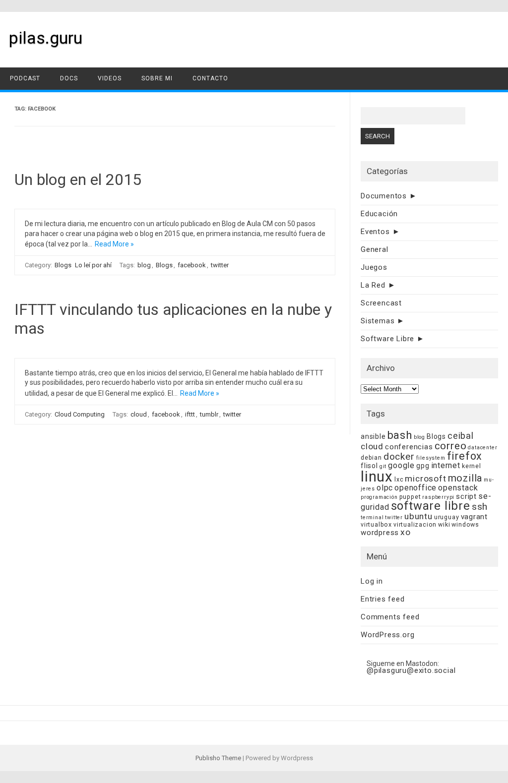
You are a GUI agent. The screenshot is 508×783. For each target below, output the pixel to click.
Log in (372, 581)
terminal (372, 517)
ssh (480, 506)
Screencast (381, 303)
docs (69, 78)
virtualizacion (415, 524)
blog (144, 265)
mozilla (465, 478)
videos (110, 78)
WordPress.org (387, 634)
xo (405, 532)
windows (465, 524)
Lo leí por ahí (93, 265)
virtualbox (376, 524)
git (383, 466)
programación (379, 497)
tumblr (209, 414)
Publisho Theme (218, 758)
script (466, 496)
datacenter (482, 447)
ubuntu (418, 516)
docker (399, 456)
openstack (458, 487)
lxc (398, 479)
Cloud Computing (80, 414)
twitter (220, 265)
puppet (410, 496)
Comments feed (390, 616)
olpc (385, 487)
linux (377, 476)
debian (371, 457)
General (374, 249)
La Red (373, 285)
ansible (373, 436)
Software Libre (387, 338)
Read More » (114, 244)
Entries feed (383, 599)
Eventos (375, 231)
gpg (422, 466)
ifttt (190, 414)
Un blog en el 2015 (77, 179)
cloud (138, 414)
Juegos (374, 267)
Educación (379, 213)
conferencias (409, 446)
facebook (192, 265)
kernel (471, 466)
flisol (369, 466)
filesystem (430, 458)
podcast (25, 78)
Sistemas (377, 320)
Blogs (63, 265)
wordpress (380, 532)
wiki (444, 524)
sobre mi (157, 78)
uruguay (446, 517)
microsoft (425, 478)
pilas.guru (45, 38)
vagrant (474, 516)
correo (451, 446)
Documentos (384, 195)
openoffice (415, 487)
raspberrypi (438, 497)
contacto (210, 78)
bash (399, 435)
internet (445, 465)
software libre (430, 506)
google (401, 465)
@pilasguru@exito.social (411, 670)
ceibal (460, 435)
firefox (465, 456)
